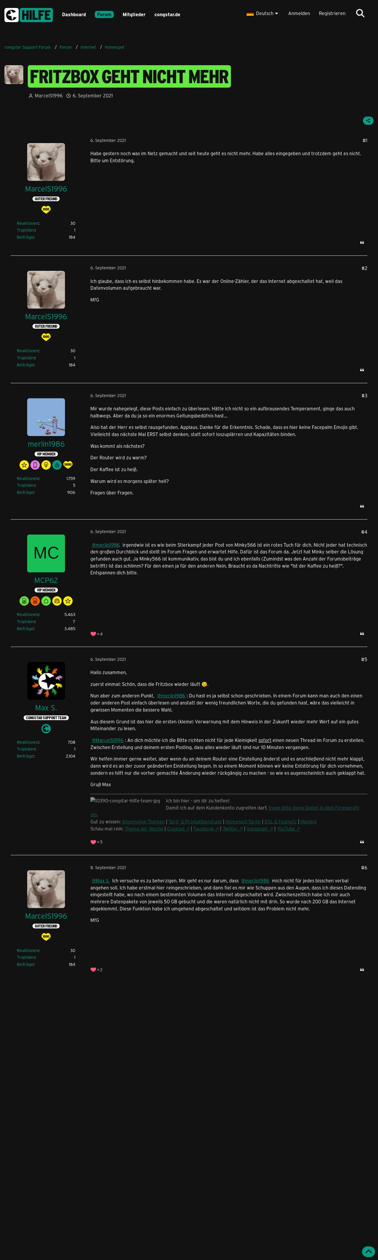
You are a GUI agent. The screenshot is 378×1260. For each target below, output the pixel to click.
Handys (309, 821)
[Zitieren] (362, 242)
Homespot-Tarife (243, 821)
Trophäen (26, 230)
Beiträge (25, 237)
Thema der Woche (144, 828)
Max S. (103, 880)
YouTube (286, 828)
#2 (364, 268)
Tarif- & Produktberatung (195, 821)
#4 (364, 532)
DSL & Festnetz (281, 821)
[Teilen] (368, 121)
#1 (365, 140)
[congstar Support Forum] (28, 14)
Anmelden (299, 13)
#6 (364, 867)
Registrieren (332, 13)
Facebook (203, 828)
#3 (364, 395)
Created (176, 828)
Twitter (230, 828)
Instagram (257, 828)
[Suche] (360, 13)
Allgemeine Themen (143, 821)
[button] (263, 13)
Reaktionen (27, 223)
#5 (364, 659)
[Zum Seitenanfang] (368, 1251)
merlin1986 (108, 545)
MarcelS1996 (49, 95)
